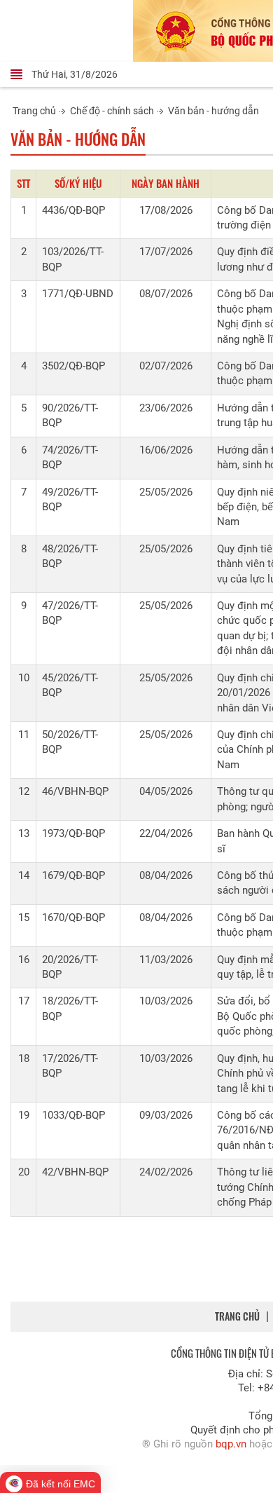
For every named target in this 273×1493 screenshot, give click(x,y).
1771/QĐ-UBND (77, 293)
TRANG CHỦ (237, 1316)
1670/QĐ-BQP (73, 917)
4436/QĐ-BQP (73, 210)
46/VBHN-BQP (75, 791)
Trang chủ (34, 110)
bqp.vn (231, 1444)
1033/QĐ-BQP (73, 1115)
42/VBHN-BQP (75, 1172)
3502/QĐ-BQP (73, 366)
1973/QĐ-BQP (73, 833)
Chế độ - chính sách (112, 110)
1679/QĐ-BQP (73, 875)
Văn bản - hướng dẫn (213, 110)
